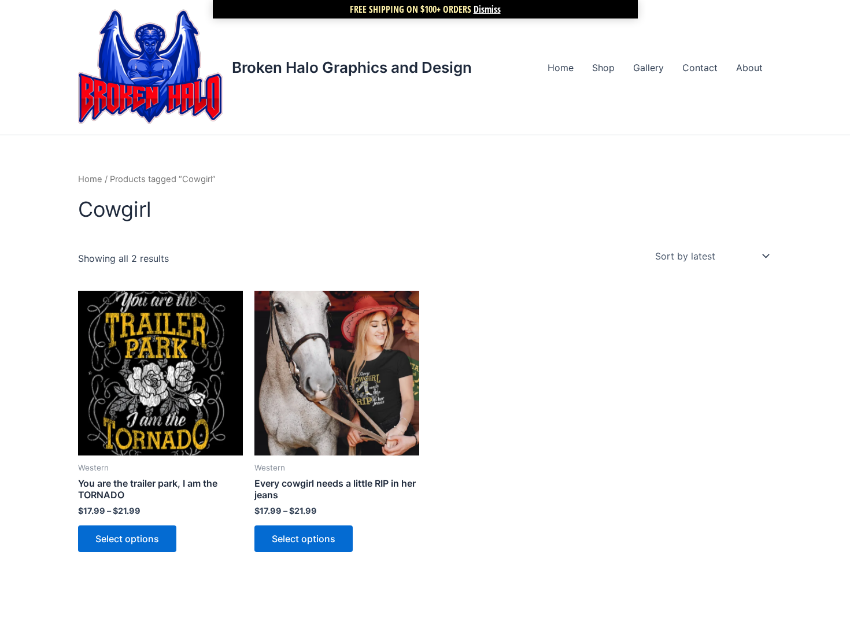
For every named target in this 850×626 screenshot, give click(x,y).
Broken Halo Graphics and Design (352, 67)
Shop (603, 67)
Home (561, 67)
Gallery (648, 67)
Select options (127, 538)
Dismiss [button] (487, 9)
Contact (700, 67)
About (749, 67)
